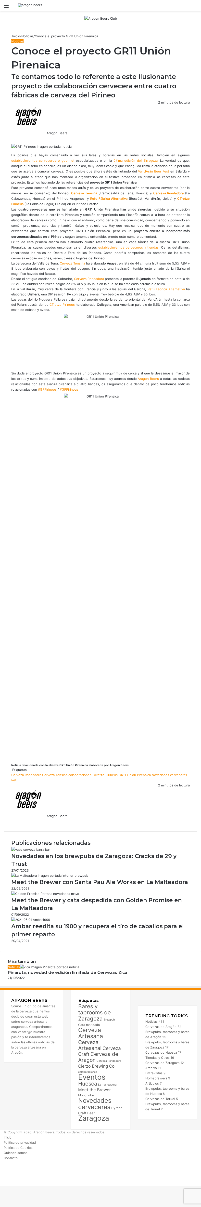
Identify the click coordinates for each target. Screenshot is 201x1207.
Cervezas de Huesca (161, 1052)
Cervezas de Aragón (160, 1027)
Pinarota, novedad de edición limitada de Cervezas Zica (67, 972)
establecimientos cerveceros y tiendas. (129, 247)
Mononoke (86, 1095)
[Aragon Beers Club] (100, 18)
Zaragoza (93, 1118)
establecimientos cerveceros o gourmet (43, 160)
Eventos (91, 1077)
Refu (14, 780)
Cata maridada (89, 1025)
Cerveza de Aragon (98, 1057)
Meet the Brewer (94, 1089)
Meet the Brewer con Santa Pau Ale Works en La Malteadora (99, 882)
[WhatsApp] (13, 138)
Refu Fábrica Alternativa (167, 289)
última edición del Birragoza (135, 160)
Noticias (27, 36)
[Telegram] (14, 138)
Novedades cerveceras (169, 775)
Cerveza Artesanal (89, 1045)
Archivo (151, 1068)
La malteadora (107, 1084)
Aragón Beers (57, 133)
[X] (12, 138)
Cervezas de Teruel (160, 1099)
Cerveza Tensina (72, 263)
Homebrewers (156, 1078)
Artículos (152, 1083)
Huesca (87, 1083)
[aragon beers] (30, 5)
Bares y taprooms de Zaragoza (94, 1012)
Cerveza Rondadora (89, 279)
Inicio (15, 36)
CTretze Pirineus (62, 304)
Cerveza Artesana (90, 1033)
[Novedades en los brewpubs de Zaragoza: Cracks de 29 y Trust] (30, 849)
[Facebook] (11, 138)
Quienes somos (15, 1153)
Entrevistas (154, 1073)
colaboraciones (79, 775)
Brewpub (109, 1019)
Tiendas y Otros (157, 1058)
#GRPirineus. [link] (69, 389)
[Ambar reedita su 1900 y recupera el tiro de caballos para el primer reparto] (30, 920)
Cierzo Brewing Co (96, 1066)
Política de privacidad (20, 1142)
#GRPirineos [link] (47, 389)
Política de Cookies (18, 1148)
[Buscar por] (194, 7)
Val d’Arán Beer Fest (153, 171)
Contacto (11, 1158)
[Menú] (6, 7)
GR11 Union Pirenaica (135, 775)
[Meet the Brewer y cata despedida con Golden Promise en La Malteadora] (45, 894)
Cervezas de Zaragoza (162, 1063)
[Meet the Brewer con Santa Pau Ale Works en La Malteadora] (49, 875)
